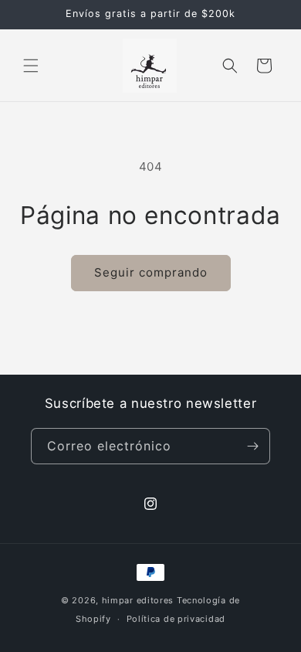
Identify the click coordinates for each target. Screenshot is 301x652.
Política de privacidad (176, 618)
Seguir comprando (151, 272)
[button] (31, 66)
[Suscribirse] (252, 446)
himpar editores (138, 600)
